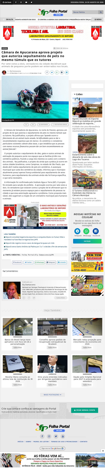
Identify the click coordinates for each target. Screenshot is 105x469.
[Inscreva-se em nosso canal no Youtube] (62, 436)
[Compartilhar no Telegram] (62, 72)
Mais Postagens (52, 395)
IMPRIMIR (44, 124)
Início (20, 442)
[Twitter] (33, 297)
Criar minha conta (85, 410)
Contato (83, 442)
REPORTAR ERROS (60, 124)
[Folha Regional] (52, 12)
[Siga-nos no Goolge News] (52, 448)
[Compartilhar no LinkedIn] (67, 72)
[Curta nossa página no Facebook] (42, 436)
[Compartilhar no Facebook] (47, 72)
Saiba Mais (60, 298)
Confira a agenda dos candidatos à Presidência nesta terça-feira (60, 19)
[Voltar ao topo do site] (102, 281)
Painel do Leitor (41, 442)
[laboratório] (52, 32)
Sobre (28, 442)
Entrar (7, 2)
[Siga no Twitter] (31, 2)
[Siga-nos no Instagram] (49, 436)
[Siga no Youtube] (26, 2)
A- (26, 124)
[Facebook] (28, 297)
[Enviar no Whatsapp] (57, 72)
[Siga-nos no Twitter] (56, 436)
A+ (33, 124)
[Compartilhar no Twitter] (52, 72)
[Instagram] (23, 297)
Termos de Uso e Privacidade (64, 442)
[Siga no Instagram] (21, 2)
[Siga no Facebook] (15, 2)
